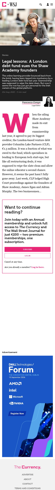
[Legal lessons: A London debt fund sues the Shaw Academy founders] (27, 27)
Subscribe (27, 249)
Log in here (37, 267)
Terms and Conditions (28, 488)
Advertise (27, 474)
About (27, 479)
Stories (5, 55)
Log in (27, 256)
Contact (27, 484)
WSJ (11, 3)
